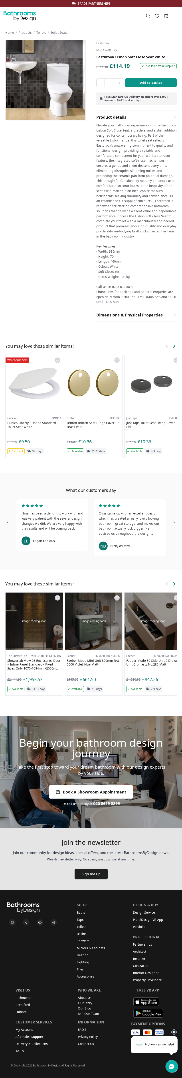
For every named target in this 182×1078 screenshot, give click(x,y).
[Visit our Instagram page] (12, 922)
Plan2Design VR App (148, 919)
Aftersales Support (29, 1037)
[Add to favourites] (115, 50)
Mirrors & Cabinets (91, 948)
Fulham (21, 1012)
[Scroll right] (174, 346)
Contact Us (86, 1044)
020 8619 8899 (106, 803)
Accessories (85, 976)
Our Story (85, 1003)
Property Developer (147, 980)
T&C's (20, 1051)
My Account (24, 1029)
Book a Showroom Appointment (94, 792)
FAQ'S (82, 1029)
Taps (80, 919)
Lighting (83, 962)
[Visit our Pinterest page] (54, 922)
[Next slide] (174, 521)
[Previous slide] (8, 521)
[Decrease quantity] (101, 83)
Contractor (141, 966)
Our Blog (84, 1008)
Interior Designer (146, 973)
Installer (139, 958)
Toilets (41, 32)
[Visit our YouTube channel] (40, 922)
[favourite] (158, 16)
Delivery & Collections (32, 1044)
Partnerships (142, 944)
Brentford (23, 1005)
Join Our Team (88, 1013)
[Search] (148, 16)
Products (25, 32)
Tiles (80, 969)
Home (9, 32)
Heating (83, 955)
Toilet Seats (59, 32)
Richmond (23, 998)
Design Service (144, 912)
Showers (83, 941)
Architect (139, 951)
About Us (84, 998)
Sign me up (91, 874)
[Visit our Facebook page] (26, 922)
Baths (81, 912)
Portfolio (139, 927)
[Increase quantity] (119, 83)
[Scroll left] (167, 346)
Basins (82, 934)
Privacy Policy (88, 1037)
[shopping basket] (166, 16)
